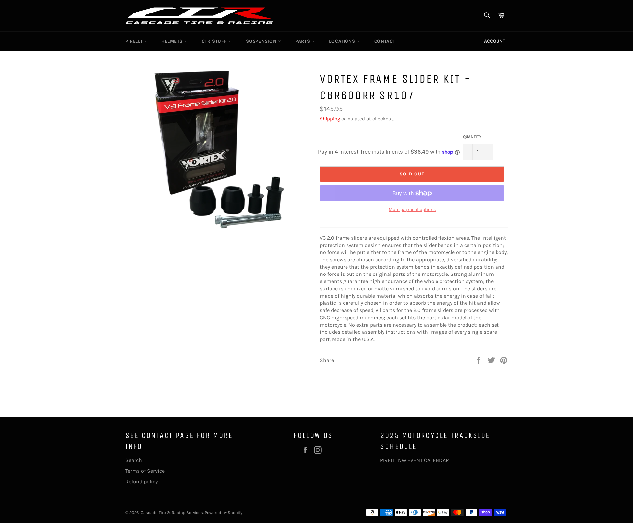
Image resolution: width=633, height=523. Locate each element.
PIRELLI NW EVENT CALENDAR (414, 460)
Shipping (330, 119)
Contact (384, 41)
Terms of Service (145, 471)
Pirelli (134, 41)
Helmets (172, 41)
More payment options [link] (412, 209)
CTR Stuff (215, 41)
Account (494, 41)
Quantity (472, 136)
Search (133, 460)
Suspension (262, 41)
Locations (343, 41)
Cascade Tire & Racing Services (172, 512)
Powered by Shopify (223, 512)
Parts (303, 41)
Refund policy (141, 481)
